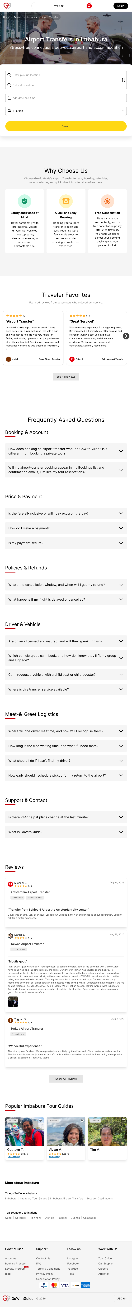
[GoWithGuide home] (7, 6)
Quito (8, 1217)
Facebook (73, 1263)
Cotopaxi (20, 1217)
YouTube (72, 1268)
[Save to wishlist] (40, 1120)
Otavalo (49, 1217)
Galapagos (89, 1217)
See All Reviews (66, 376)
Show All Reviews (66, 1078)
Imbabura (32, 17)
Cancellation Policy (48, 1279)
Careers (103, 1268)
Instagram (73, 1258)
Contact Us (43, 1258)
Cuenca (75, 1217)
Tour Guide (105, 1258)
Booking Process (15, 1263)
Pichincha (35, 1217)
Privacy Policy (44, 1273)
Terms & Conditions (48, 1268)
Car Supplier (105, 1263)
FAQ (38, 1263)
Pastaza (62, 1217)
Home (6, 17)
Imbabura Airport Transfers (66, 1198)
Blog (8, 1273)
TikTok (71, 1273)
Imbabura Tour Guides (33, 1198)
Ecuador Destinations (100, 1198)
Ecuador (18, 17)
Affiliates (103, 1273)
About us (10, 1258)
